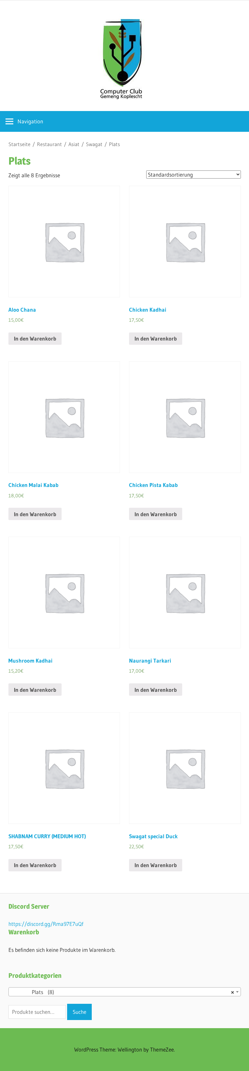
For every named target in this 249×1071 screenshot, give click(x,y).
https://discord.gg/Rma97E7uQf (45, 923)
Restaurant (49, 144)
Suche (79, 1011)
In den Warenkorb (35, 338)
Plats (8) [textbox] (122, 992)
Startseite (19, 144)
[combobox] (124, 991)
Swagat (94, 144)
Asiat (73, 144)
